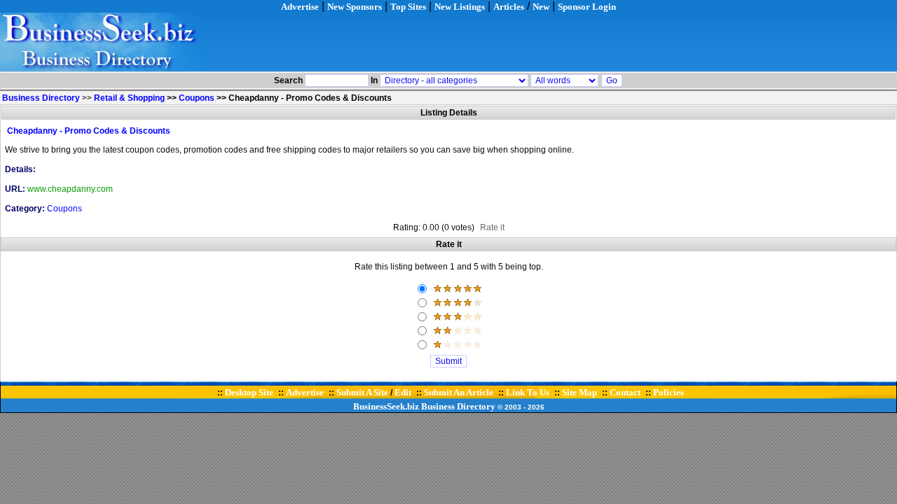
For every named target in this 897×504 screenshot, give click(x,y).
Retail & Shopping (129, 98)
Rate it (492, 227)
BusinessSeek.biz (386, 406)
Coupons (196, 98)
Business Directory (458, 406)
